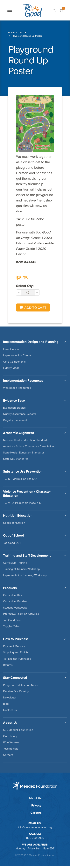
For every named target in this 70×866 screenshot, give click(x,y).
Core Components (14, 361)
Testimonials (10, 748)
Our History (10, 736)
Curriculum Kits (12, 595)
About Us (35, 798)
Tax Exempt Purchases (17, 659)
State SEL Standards (15, 459)
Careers (8, 755)
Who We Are (11, 742)
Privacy (36, 805)
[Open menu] (10, 10)
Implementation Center (17, 355)
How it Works (11, 349)
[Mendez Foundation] (32, 10)
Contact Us (10, 710)
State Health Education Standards (24, 452)
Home (11, 32)
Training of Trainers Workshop (21, 569)
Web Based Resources (17, 388)
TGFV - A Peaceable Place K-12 (22, 503)
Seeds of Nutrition (14, 523)
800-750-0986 (35, 838)
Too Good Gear (12, 620)
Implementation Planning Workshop (24, 575)
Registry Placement (15, 420)
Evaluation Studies (14, 407)
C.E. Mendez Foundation (18, 730)
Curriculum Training (15, 563)
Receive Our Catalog (16, 691)
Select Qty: (25, 285)
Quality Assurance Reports (19, 414)
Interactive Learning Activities (21, 614)
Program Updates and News (20, 685)
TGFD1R (22, 32)
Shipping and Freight (16, 652)
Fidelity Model (11, 368)
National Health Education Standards (25, 440)
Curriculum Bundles (15, 601)
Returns (8, 665)
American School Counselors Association (28, 446)
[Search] (54, 10)
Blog (6, 704)
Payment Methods (14, 646)
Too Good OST (12, 543)
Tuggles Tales (11, 626)
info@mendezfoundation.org (35, 827)
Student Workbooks (15, 607)
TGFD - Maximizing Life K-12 (20, 479)
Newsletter (9, 697)
